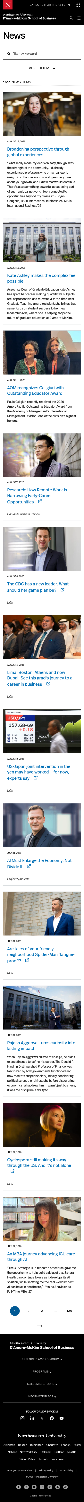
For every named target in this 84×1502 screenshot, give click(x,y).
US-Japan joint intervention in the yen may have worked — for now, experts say (38, 772)
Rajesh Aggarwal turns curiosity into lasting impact (41, 1046)
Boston (22, 1444)
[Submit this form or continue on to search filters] (8, 53)
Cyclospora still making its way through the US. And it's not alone (39, 1163)
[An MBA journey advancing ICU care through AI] (42, 1219)
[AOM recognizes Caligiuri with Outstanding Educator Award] (42, 352)
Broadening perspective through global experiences (38, 152)
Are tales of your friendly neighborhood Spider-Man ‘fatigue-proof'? (41, 955)
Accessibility (66, 1470)
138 (69, 1311)
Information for (41, 1396)
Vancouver (58, 1459)
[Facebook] (18, 1487)
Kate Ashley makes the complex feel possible (41, 278)
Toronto (43, 1459)
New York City (28, 1452)
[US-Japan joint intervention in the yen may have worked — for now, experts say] (42, 731)
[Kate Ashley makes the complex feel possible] (42, 240)
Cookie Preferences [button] (40, 1495)
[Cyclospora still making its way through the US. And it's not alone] (42, 1125)
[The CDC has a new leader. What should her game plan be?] (42, 549)
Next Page (42, 1326)
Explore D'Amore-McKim (40, 1359)
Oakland (45, 1452)
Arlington (9, 1444)
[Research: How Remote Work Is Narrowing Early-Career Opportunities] (42, 455)
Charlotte (52, 1444)
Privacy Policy (46, 1470)
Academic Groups (41, 1384)
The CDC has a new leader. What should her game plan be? (38, 587)
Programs (41, 1371)
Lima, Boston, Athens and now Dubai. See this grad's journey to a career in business (39, 678)
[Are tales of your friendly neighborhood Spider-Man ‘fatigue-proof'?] (42, 913)
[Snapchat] (57, 1487)
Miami (77, 1444)
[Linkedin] (42, 1487)
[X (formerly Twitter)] (26, 1487)
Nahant (12, 1452)
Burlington (36, 1444)
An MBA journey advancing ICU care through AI (41, 1257)
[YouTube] (34, 1487)
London (66, 1444)
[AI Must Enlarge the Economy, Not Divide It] (42, 825)
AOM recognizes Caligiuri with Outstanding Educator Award (35, 391)
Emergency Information (19, 1470)
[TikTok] (65, 1487)
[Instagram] (49, 1487)
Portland (59, 1452)
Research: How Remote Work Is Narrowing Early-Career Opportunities (37, 496)
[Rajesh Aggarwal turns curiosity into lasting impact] (42, 1008)
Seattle (71, 1452)
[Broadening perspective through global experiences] (42, 114)
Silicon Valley (27, 1459)
